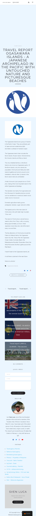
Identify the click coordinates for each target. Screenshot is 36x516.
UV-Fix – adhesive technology (15, 469)
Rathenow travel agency (13, 451)
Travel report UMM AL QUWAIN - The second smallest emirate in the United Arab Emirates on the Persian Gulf (18, 350)
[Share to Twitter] (27, 270)
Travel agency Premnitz (13, 448)
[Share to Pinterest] (30, 270)
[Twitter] (16, 439)
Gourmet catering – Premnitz (15, 466)
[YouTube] (22, 439)
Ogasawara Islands (13, 266)
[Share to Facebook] (24, 270)
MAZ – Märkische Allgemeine (15, 480)
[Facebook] (13, 439)
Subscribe (18, 502)
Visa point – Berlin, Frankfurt (14, 460)
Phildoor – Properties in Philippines (16, 457)
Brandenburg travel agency (14, 454)
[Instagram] (19, 439)
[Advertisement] (18, 27)
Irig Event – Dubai (11, 463)
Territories (18, 46)
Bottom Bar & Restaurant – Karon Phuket (18, 477)
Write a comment (18, 275)
